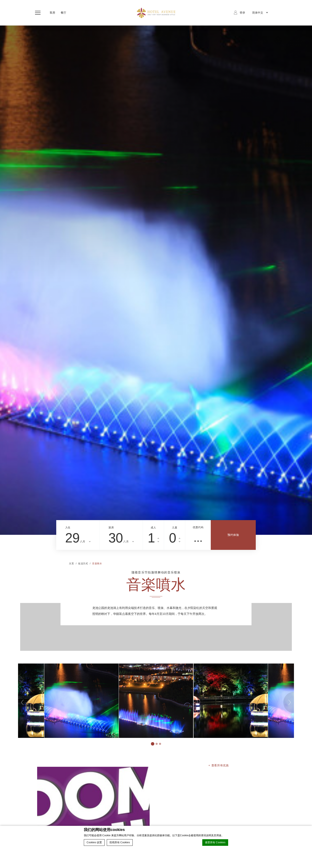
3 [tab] (160, 744)
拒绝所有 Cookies (120, 842)
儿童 (174, 527)
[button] (39, 12)
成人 (153, 527)
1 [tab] (152, 744)
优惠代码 (198, 527)
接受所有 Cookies (215, 842)
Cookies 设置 (94, 842)
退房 (111, 527)
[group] (156, 280)
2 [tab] (157, 744)
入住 (67, 527)
